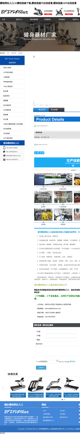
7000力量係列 (8, 86)
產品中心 (19, 19)
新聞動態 (47, 19)
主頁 (3, 19)
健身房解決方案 (48, 417)
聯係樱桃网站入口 (48, 420)
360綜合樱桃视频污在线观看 (13, 124)
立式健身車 (7, 110)
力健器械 (6, 77)
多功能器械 (7, 129)
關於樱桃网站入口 (34, 22)
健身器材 (14, 53)
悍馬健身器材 (8, 82)
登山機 (5, 119)
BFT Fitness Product (12, 59)
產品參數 (54, 110)
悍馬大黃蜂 (7, 67)
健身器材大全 (64, 417)
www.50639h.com (70, 429)
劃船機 (5, 114)
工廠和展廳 (46, 414)
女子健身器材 (8, 138)
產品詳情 (41, 110)
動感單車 (6, 96)
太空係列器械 (8, 72)
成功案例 (62, 19)
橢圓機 (5, 100)
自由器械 (6, 133)
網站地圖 (2, 433)
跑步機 (20, 53)
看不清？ (73, 361)
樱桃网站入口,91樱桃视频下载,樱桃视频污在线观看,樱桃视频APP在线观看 (38, 3)
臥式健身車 (7, 105)
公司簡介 (62, 410)
